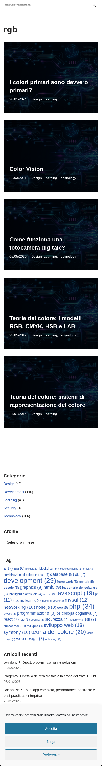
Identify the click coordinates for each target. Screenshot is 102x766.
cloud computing (71, 568)
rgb (25, 619)
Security (10, 508)
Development (14, 492)
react (11, 619)
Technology (67, 178)
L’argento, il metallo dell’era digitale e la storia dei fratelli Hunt (50, 676)
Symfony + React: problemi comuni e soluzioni (40, 662)
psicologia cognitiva (76, 613)
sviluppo (35, 626)
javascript (75, 593)
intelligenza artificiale (25, 594)
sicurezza (57, 619)
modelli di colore (53, 600)
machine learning (27, 600)
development (30, 580)
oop (62, 607)
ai (8, 568)
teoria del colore (58, 631)
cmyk (88, 568)
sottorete (77, 619)
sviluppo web (64, 625)
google (11, 587)
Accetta (51, 729)
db (80, 574)
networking (19, 607)
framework (67, 581)
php (82, 606)
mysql (77, 599)
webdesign (53, 639)
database (62, 574)
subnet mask (15, 626)
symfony (17, 632)
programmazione (36, 613)
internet (49, 594)
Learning (50, 99)
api (19, 568)
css (44, 575)
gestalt (86, 581)
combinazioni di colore (21, 575)
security (37, 619)
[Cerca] (94, 5)
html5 (52, 587)
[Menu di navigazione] (84, 5)
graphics (31, 587)
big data (31, 568)
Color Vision (26, 169)
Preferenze (51, 755)
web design (30, 638)
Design (36, 99)
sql (90, 619)
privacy (10, 613)
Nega (51, 742)
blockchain (49, 568)
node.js (46, 607)
